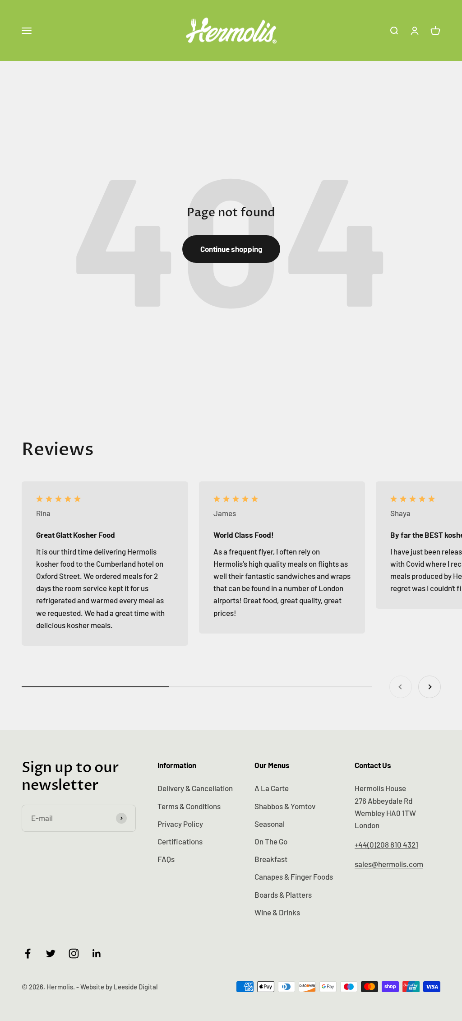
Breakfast (270, 858)
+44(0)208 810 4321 (386, 844)
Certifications (180, 841)
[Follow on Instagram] (74, 953)
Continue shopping (231, 248)
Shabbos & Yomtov (284, 806)
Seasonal (269, 823)
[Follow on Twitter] (51, 953)
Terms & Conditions (189, 806)
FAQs (166, 858)
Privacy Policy (180, 823)
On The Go (270, 841)
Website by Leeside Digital (119, 987)
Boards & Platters (283, 894)
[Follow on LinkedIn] (97, 953)
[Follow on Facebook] (28, 953)
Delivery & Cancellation (195, 788)
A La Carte (271, 788)
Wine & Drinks (277, 912)
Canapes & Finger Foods (293, 876)
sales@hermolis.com (389, 863)
